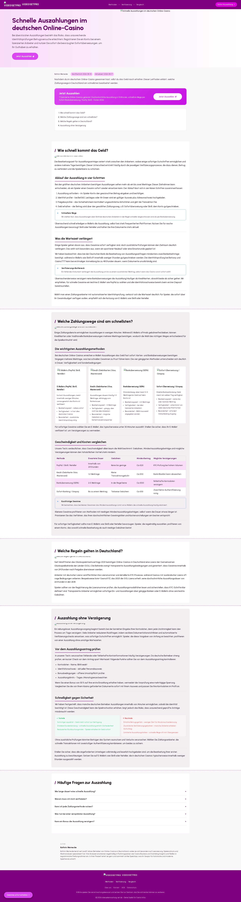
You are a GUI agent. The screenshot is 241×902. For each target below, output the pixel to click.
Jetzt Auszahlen (24, 56)
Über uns (108, 888)
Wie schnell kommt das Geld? (72, 113)
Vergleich (140, 5)
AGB (123, 888)
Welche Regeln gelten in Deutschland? (76, 121)
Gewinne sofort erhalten (17, 895)
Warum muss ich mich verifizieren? (71, 799)
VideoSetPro (129, 875)
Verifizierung (127, 5)
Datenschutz (131, 888)
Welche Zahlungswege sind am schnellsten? (78, 117)
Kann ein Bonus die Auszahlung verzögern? (75, 821)
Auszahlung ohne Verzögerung (73, 125)
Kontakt (116, 888)
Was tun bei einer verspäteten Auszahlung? (75, 814)
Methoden (112, 5)
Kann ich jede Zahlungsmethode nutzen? (74, 806)
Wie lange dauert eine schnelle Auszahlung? (75, 791)
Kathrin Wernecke (68, 847)
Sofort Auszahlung (225, 4)
